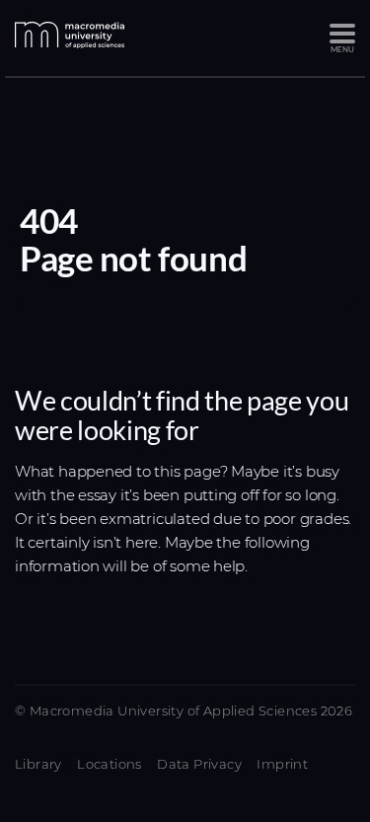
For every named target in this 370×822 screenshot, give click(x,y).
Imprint (282, 764)
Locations (109, 764)
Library (38, 764)
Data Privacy (199, 764)
